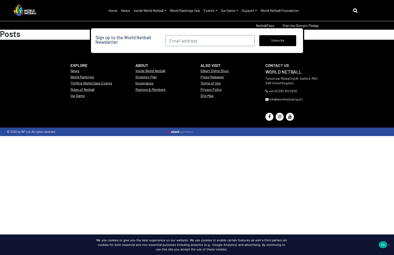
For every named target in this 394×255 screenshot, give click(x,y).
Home (112, 10)
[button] (356, 11)
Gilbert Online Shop (214, 70)
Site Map (207, 95)
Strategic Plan (146, 77)
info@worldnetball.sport (286, 99)
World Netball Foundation (280, 10)
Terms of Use (210, 83)
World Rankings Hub (185, 10)
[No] (388, 244)
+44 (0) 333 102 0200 (283, 91)
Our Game (228, 10)
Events (209, 10)
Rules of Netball (82, 89)
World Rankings (82, 77)
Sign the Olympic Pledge (301, 25)
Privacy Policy (211, 89)
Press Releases (212, 77)
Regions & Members (150, 89)
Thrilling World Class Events (91, 83)
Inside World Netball (148, 10)
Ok (383, 245)
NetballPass (265, 25)
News (125, 10)
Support (248, 10)
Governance (144, 83)
